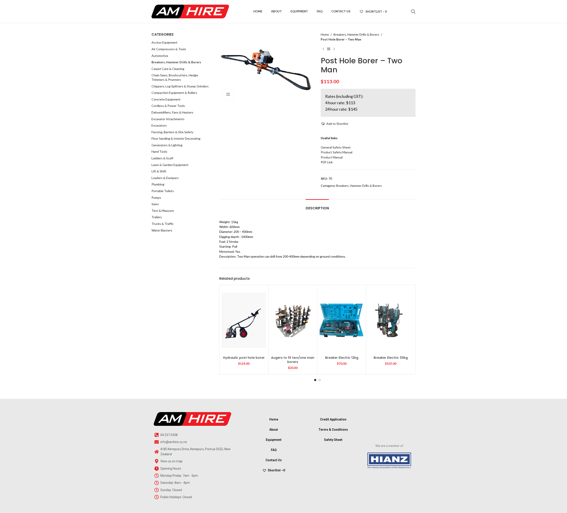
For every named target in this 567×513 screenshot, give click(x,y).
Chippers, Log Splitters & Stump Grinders (180, 86)
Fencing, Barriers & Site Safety (172, 132)
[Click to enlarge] (228, 94)
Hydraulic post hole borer (244, 357)
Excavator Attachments (167, 119)
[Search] (413, 11)
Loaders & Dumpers (165, 178)
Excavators (159, 125)
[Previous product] (323, 49)
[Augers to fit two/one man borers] (293, 320)
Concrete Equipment (166, 99)
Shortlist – (276, 470)
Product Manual (332, 157)
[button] (334, 123)
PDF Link (327, 162)
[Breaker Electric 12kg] (342, 320)
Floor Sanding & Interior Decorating (175, 138)
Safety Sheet (333, 440)
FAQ (274, 450)
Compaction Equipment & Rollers (174, 92)
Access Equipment (164, 42)
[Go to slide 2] (319, 380)
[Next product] (334, 49)
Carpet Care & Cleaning (167, 69)
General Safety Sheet (336, 147)
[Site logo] (190, 11)
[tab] (317, 206)
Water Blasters (161, 230)
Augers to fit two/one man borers (292, 359)
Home (325, 34)
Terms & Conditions (333, 429)
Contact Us (274, 460)
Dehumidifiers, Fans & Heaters (172, 112)
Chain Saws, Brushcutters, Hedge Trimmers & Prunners (174, 77)
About (273, 429)
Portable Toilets (162, 191)
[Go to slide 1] (315, 380)
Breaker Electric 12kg (341, 357)
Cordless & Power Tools (168, 106)
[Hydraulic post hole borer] (244, 320)
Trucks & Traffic (162, 224)
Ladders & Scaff (162, 158)
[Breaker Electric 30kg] (391, 320)
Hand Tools (159, 151)
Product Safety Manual (336, 152)
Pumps (156, 197)
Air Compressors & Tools (168, 49)
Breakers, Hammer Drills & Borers (176, 62)
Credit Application (333, 419)
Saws (155, 204)
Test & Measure (162, 210)
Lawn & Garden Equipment (169, 165)
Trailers (156, 217)
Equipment (274, 440)
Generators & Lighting (167, 145)
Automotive (159, 56)
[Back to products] (328, 49)
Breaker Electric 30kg (391, 357)
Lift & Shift (158, 171)
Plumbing (157, 184)
